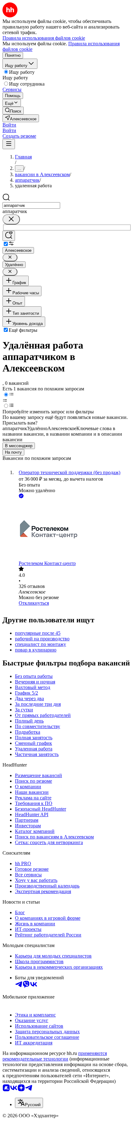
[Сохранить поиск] (8, 236)
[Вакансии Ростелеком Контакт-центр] (73, 530)
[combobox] (31, 205)
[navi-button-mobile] (8, 144)
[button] (9, 124)
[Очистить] (11, 219)
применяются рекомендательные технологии (54, 1056)
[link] (13, 110)
